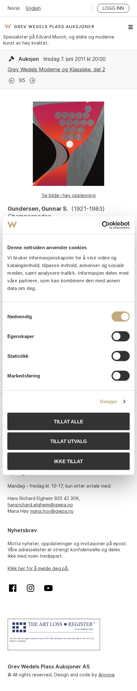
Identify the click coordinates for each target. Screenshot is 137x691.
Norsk (14, 8)
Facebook (13, 588)
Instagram (30, 588)
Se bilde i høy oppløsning (69, 195)
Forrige (12, 81)
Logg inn (113, 8)
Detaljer (109, 401)
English (33, 8)
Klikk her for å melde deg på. (38, 568)
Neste (32, 81)
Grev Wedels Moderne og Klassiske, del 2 (56, 69)
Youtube (48, 588)
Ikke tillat (68, 461)
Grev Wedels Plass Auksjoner (49, 26)
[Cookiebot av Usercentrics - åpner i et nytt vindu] (102, 225)
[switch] (121, 336)
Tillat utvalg (68, 441)
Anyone (106, 674)
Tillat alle (68, 421)
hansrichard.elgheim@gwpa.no (40, 504)
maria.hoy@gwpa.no (52, 511)
